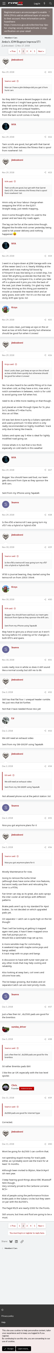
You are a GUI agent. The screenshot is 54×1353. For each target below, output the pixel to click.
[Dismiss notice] (49, 12)
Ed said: (8, 775)
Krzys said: (9, 364)
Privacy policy (8, 1316)
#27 (50, 470)
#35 (50, 818)
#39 (50, 1098)
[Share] (45, 72)
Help (4, 1322)
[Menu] (4, 3)
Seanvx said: (10, 81)
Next (40, 51)
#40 (50, 1144)
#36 (50, 847)
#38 (50, 1039)
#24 (50, 256)
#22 (50, 137)
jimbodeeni (9, 45)
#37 (50, 1007)
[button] (27, 1310)
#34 (50, 766)
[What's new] (44, 3)
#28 (50, 515)
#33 (50, 731)
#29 (50, 547)
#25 (50, 320)
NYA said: (9, 181)
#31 (50, 660)
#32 (50, 692)
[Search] (50, 3)
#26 (50, 355)
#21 (50, 72)
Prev (14, 51)
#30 (50, 599)
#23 (50, 172)
